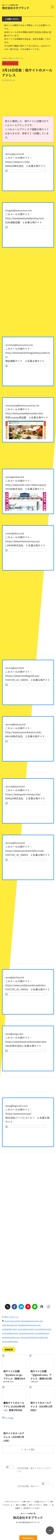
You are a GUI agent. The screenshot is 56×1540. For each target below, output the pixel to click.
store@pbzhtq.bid (26, 1333)
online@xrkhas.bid (9, 1325)
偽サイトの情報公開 (28, 1513)
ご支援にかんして (40, 1501)
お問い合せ (26, 1501)
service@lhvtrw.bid (10, 1341)
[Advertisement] (28, 98)
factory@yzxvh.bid (12, 1321)
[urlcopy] (48, 1306)
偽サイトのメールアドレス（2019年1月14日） (13, 1436)
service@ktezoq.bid (42, 1329)
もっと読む (29, 1449)
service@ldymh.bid (10, 1333)
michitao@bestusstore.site (29, 1325)
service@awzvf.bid (25, 1329)
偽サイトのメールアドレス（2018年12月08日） (41, 1406)
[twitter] (7, 1306)
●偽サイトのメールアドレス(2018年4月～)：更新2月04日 (14, 1406)
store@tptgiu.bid (42, 1333)
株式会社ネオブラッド (15, 8)
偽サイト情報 (21, 1505)
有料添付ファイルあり (31, 1508)
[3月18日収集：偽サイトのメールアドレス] (21, 1306)
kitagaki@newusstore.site (32, 1321)
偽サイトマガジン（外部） (39, 1505)
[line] (35, 1306)
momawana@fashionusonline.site (34, 1337)
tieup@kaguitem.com (11, 1337)
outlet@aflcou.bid (9, 1329)
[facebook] (14, 1306)
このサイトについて (11, 1501)
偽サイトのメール (11, 1317)
